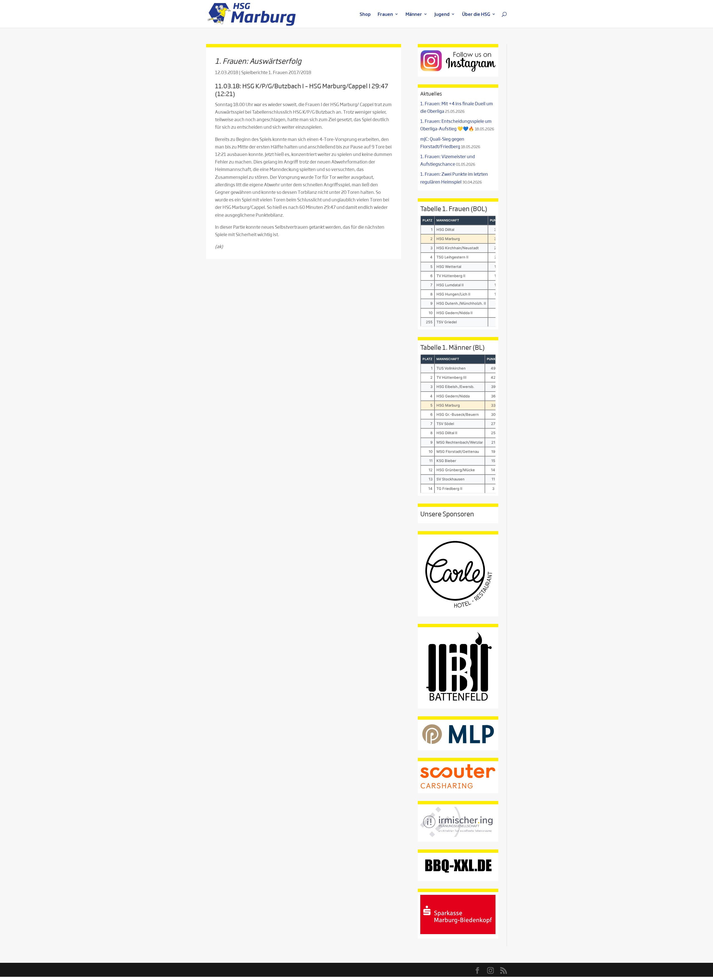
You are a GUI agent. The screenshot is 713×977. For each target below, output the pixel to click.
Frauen (385, 14)
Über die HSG (476, 14)
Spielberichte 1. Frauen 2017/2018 (276, 72)
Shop (365, 14)
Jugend (442, 14)
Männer (414, 14)
